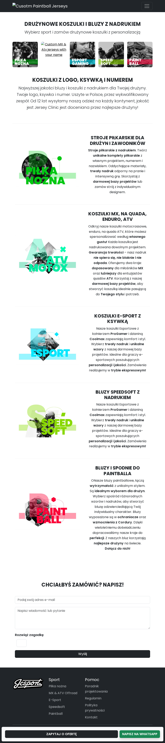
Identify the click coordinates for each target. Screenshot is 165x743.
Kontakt (91, 717)
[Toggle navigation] (147, 6)
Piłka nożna (57, 686)
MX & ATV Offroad (63, 693)
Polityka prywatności (95, 708)
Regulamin (93, 698)
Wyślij (82, 654)
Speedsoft (57, 706)
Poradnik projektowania (96, 689)
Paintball (56, 713)
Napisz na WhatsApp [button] (139, 734)
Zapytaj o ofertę (61, 734)
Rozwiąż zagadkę (29, 635)
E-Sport (55, 700)
